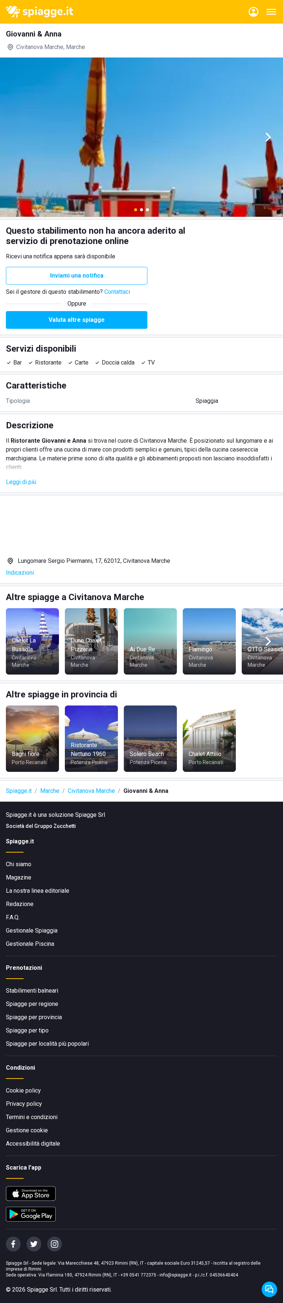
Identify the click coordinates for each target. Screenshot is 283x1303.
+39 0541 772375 (138, 1275)
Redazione (20, 903)
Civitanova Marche (91, 790)
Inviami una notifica (77, 275)
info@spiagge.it (176, 1275)
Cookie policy (23, 1090)
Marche (49, 790)
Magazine (18, 877)
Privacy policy (24, 1103)
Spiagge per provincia (34, 1017)
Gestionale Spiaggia (31, 930)
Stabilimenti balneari (32, 990)
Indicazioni (20, 572)
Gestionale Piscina (30, 943)
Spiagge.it (19, 790)
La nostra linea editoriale (37, 890)
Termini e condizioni (31, 1117)
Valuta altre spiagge (77, 319)
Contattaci (117, 291)
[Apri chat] (269, 1289)
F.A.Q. (13, 917)
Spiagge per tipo (27, 1030)
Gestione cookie (27, 1130)
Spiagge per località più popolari (47, 1043)
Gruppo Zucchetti (55, 826)
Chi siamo (18, 864)
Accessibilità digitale (33, 1143)
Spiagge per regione (32, 1003)
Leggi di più (21, 481)
